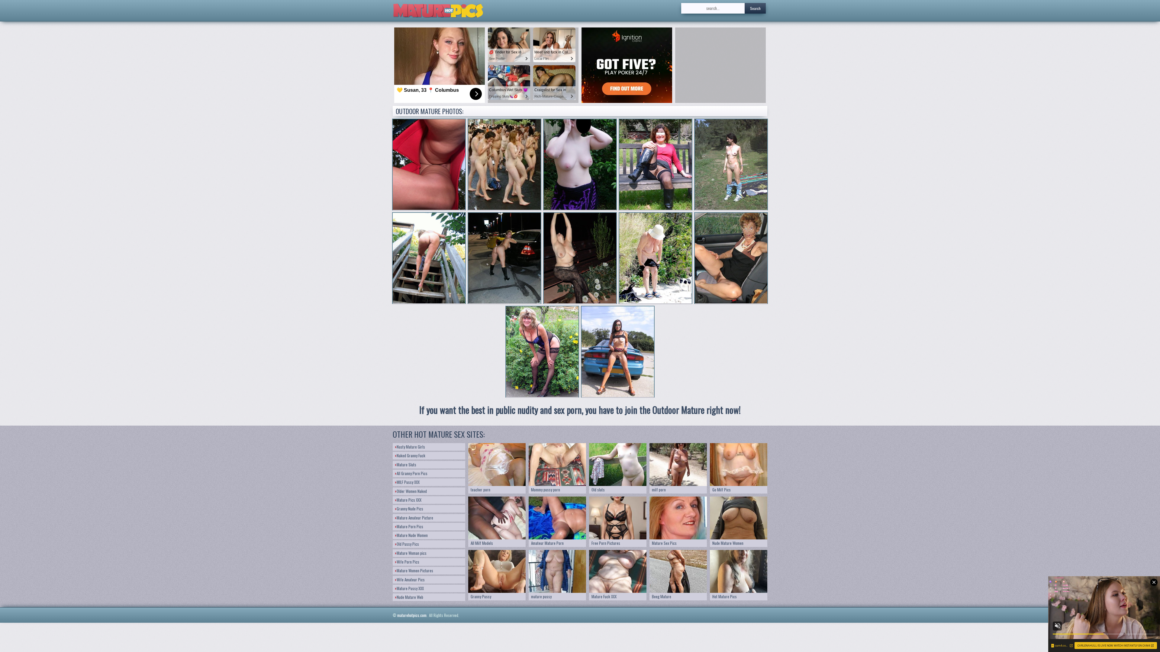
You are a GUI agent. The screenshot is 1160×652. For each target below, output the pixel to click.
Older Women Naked (412, 491)
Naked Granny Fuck (411, 455)
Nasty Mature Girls (411, 447)
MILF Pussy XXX (408, 482)
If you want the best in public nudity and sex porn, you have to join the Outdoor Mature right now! (580, 410)
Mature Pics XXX (409, 500)
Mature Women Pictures (415, 570)
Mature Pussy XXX (410, 588)
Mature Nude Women (412, 535)
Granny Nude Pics (410, 509)
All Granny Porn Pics (412, 473)
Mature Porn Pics (410, 526)
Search (755, 8)
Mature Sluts (406, 465)
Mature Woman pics (412, 553)
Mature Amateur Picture (415, 518)
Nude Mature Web (410, 597)
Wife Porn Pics (408, 562)
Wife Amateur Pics (411, 580)
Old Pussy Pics (408, 544)
